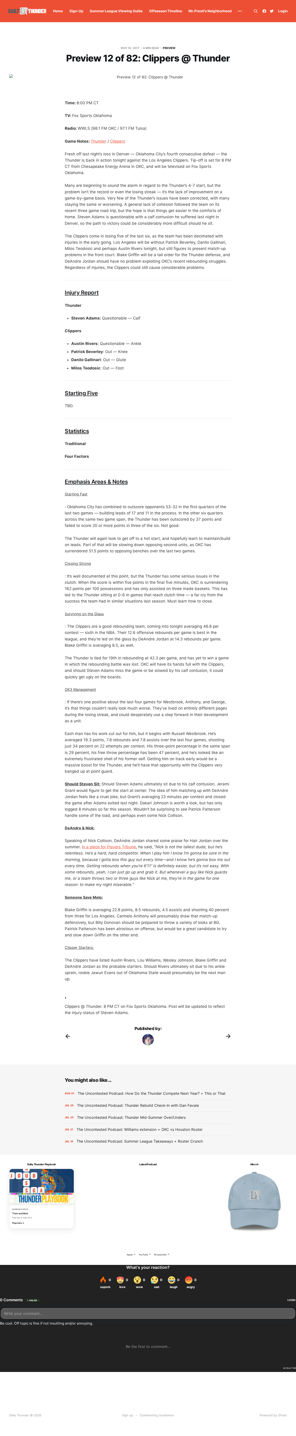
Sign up (127, 1415)
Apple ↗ (131, 1254)
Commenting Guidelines (157, 1415)
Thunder (98, 141)
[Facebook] (264, 11)
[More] (239, 11)
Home (58, 11)
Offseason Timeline (165, 11)
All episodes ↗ (162, 1254)
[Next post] (228, 1036)
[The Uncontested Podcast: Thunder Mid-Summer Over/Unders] (148, 1117)
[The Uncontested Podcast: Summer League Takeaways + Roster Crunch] (148, 1141)
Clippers (117, 141)
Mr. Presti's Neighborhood (210, 11)
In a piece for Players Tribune (109, 847)
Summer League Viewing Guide (116, 11)
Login (283, 11)
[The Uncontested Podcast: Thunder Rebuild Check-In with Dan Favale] (148, 1105)
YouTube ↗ (145, 1254)
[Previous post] (68, 1036)
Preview (169, 48)
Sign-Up (76, 11)
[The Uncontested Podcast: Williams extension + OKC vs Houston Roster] (148, 1129)
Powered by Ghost (273, 1415)
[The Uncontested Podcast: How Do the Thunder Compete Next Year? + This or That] (148, 1093)
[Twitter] (272, 11)
